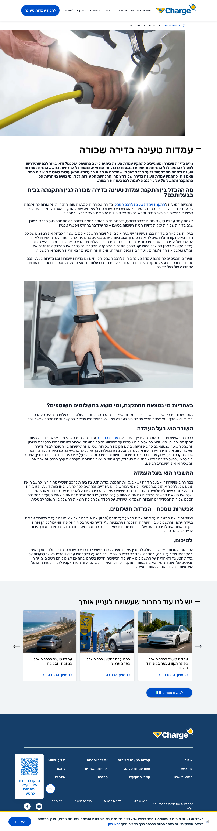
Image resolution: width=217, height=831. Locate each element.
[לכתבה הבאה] (17, 646)
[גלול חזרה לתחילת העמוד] (50, 789)
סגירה (20, 821)
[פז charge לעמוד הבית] (108, 734)
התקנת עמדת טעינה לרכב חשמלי (139, 204)
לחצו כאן (114, 824)
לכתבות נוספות (173, 692)
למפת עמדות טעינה (40, 10)
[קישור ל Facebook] (27, 806)
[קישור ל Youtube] (39, 806)
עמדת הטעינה (107, 438)
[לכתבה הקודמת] (198, 646)
